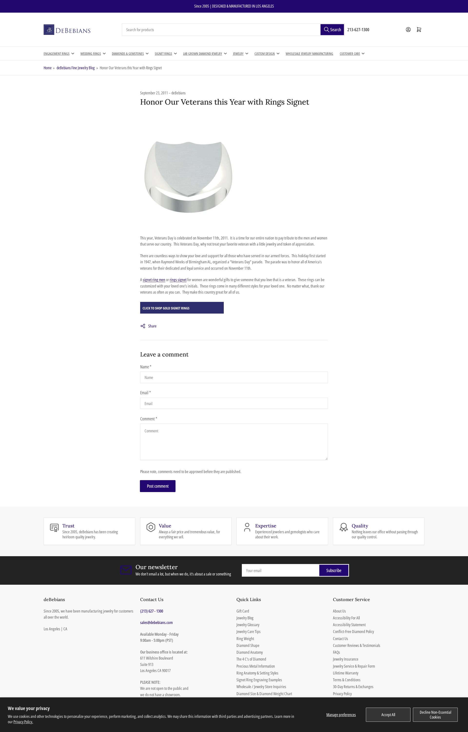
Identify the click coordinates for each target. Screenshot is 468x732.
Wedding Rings (90, 53)
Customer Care (350, 53)
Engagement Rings (56, 53)
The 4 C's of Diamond (251, 659)
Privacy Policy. (23, 721)
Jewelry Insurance (345, 659)
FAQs (336, 652)
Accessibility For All (346, 618)
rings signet (178, 279)
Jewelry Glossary (247, 624)
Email (145, 393)
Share (152, 326)
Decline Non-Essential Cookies (435, 714)
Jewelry (238, 53)
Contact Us (340, 638)
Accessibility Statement (349, 624)
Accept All (388, 714)
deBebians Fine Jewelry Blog (76, 67)
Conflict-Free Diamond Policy (353, 631)
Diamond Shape (247, 645)
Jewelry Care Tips (248, 631)
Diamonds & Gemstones (128, 53)
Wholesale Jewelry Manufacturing (309, 53)
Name (145, 367)
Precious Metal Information (255, 666)
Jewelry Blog (245, 618)
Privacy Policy (342, 693)
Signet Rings (163, 53)
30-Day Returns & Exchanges (353, 686)
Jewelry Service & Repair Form (354, 666)
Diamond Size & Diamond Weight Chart (264, 693)
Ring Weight (245, 638)
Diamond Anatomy (249, 652)
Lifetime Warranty (345, 673)
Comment (148, 419)
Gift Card (242, 611)
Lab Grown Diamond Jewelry (202, 53)
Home (48, 67)
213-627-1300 (358, 29)
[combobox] (233, 29)
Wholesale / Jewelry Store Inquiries (261, 686)
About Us (339, 611)
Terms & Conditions (347, 680)
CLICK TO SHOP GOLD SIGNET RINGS (166, 308)
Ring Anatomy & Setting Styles (257, 673)
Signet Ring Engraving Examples (259, 680)
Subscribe (333, 570)
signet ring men (154, 279)
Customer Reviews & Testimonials (356, 645)
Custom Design (264, 53)
